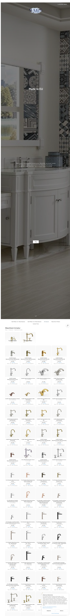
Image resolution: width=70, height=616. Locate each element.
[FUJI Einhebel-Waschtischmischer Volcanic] (43, 577)
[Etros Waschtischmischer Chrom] (28, 452)
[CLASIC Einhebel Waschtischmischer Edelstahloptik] (12, 351)
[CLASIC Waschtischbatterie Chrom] (28, 371)
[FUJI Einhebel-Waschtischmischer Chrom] (12, 473)
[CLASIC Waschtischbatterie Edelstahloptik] (12, 412)
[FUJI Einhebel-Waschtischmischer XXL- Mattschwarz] (28, 555)
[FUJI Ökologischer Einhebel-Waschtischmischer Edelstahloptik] (59, 555)
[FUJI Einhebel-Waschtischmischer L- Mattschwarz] (59, 515)
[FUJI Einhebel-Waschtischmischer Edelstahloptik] (59, 577)
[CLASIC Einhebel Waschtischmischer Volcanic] (12, 452)
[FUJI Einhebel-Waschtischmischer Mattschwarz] (28, 577)
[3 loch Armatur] (28, 335)
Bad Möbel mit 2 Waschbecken (34, 321)
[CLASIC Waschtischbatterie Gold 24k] (43, 391)
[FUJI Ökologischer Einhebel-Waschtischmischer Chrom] (12, 493)
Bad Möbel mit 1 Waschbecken (18, 321)
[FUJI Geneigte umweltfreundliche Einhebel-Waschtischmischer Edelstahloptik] (59, 493)
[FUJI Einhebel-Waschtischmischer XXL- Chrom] (28, 535)
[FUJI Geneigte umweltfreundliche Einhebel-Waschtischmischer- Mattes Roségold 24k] (43, 493)
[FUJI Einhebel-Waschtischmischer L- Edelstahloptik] (43, 515)
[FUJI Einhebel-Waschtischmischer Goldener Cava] (59, 473)
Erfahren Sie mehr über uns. (47, 607)
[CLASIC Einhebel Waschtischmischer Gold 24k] (43, 351)
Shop (6, 329)
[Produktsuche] (68, 325)
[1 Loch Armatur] (12, 335)
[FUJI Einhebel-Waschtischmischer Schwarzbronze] (43, 473)
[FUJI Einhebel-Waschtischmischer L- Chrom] (28, 515)
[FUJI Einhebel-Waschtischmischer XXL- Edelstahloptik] (12, 535)
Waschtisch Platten (55, 321)
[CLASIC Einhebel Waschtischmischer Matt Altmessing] (28, 351)
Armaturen (46, 321)
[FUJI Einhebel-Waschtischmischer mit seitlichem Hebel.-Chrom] (43, 535)
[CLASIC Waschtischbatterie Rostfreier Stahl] (59, 371)
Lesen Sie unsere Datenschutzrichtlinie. (50, 606)
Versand (13, 362)
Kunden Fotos (36, 323)
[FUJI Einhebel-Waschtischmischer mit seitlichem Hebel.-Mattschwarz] (59, 535)
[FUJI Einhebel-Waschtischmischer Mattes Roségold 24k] (28, 473)
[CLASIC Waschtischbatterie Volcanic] (12, 391)
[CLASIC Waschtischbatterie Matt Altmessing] (28, 391)
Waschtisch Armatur (18, 329)
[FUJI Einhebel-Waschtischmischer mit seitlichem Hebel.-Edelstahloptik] (12, 555)
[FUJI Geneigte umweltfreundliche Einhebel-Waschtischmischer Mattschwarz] (43, 555)
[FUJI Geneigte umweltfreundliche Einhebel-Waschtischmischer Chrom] (12, 515)
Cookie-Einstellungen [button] (55, 613)
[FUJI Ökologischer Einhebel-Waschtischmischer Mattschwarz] (12, 577)
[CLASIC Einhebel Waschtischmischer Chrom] (12, 371)
